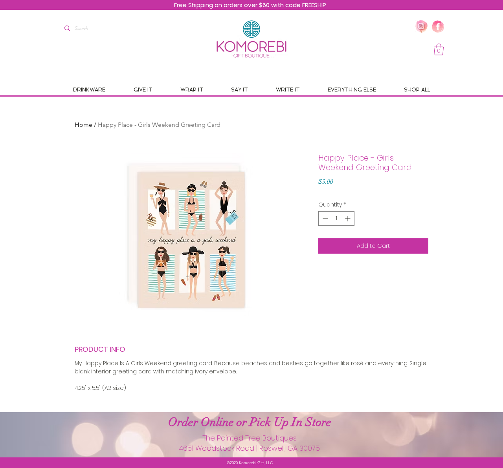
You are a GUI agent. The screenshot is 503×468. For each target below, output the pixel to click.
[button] (439, 49)
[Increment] (348, 218)
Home (83, 124)
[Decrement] (324, 218)
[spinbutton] (336, 218)
